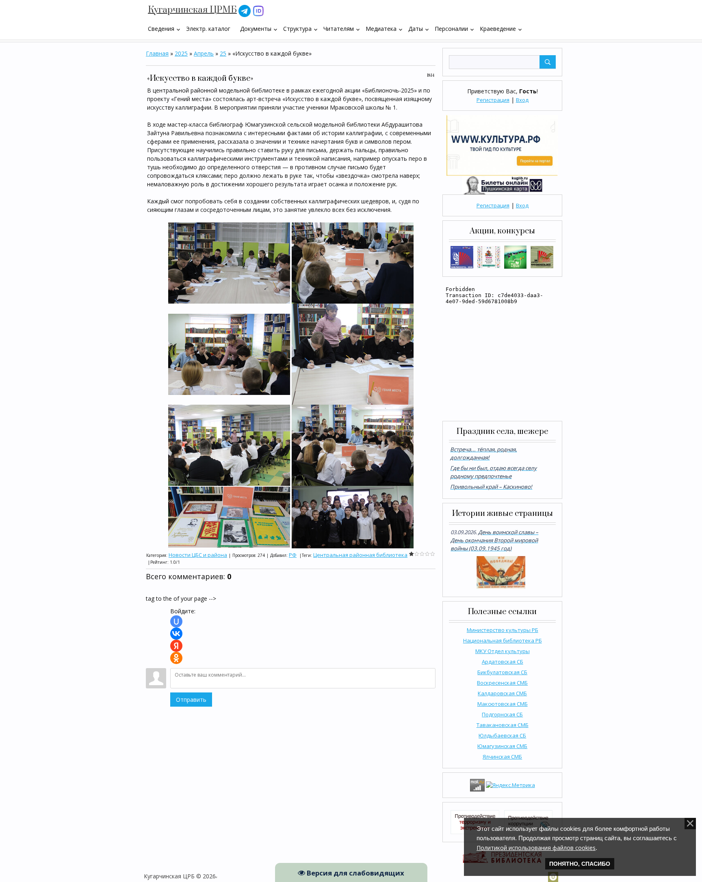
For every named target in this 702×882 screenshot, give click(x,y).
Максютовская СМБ (502, 703)
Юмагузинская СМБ (502, 746)
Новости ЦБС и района (198, 555)
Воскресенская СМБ (502, 682)
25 (223, 53)
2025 (181, 53)
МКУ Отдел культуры (502, 651)
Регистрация (493, 100)
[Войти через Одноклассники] (176, 658)
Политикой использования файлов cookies (536, 848)
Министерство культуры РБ (502, 630)
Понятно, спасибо (579, 863)
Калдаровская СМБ (502, 693)
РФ (293, 555)
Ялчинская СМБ (502, 756)
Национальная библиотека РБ (502, 640)
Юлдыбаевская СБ (502, 735)
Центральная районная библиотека (360, 555)
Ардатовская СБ (502, 661)
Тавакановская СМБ (503, 725)
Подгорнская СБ (502, 714)
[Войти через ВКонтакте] (176, 634)
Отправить (191, 699)
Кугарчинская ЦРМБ (192, 9)
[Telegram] (244, 10)
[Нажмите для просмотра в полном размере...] (229, 262)
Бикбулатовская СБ (502, 672)
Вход (522, 100)
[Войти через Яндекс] (176, 646)
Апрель (204, 53)
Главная (157, 53)
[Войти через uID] (176, 621)
